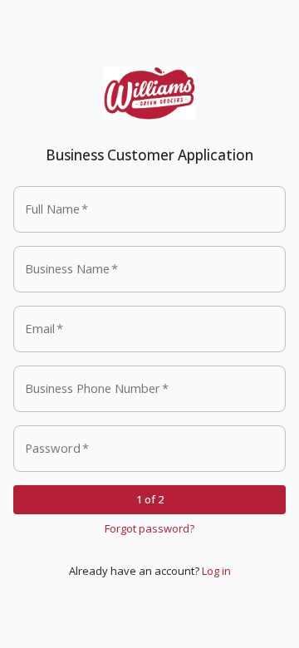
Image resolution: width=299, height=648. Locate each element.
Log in (216, 570)
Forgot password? (149, 528)
